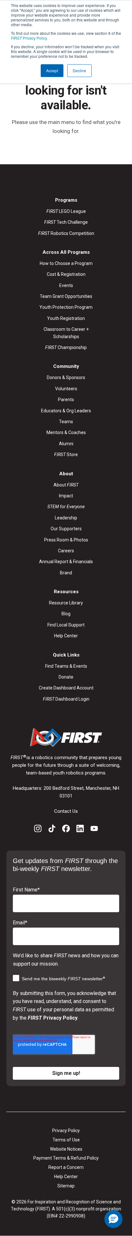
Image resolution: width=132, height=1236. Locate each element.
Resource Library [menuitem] (66, 602)
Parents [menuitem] (66, 399)
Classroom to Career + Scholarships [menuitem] (66, 333)
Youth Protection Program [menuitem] (66, 307)
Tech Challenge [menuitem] (66, 222)
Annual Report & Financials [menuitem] (66, 561)
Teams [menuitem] (66, 421)
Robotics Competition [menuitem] (66, 233)
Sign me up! (66, 1073)
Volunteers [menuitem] (66, 388)
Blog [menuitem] (66, 613)
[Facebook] (66, 830)
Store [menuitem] (66, 454)
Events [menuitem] (66, 285)
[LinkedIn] (80, 830)
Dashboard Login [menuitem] (66, 699)
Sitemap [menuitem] (66, 1185)
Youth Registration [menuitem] (66, 318)
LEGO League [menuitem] (66, 211)
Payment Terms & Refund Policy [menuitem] (66, 1158)
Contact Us (66, 811)
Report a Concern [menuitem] (66, 1167)
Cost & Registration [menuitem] (66, 274)
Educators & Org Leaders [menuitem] (66, 410)
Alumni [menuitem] (66, 443)
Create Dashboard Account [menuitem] (66, 687)
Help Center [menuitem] (66, 635)
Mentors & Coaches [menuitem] (66, 432)
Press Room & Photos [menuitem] (66, 539)
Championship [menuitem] (66, 347)
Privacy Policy (29, 37)
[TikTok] (52, 830)
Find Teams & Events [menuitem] (66, 666)
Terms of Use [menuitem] (66, 1139)
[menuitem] (66, 506)
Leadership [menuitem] (66, 517)
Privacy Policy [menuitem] (66, 1130)
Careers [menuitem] (66, 550)
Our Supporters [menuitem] (66, 528)
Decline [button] (79, 70)
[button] (113, 1219)
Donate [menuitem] (66, 677)
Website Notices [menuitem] (66, 1149)
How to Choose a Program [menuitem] (66, 263)
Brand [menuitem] (66, 572)
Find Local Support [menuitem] (66, 624)
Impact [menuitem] (66, 495)
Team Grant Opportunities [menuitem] (66, 296)
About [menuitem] (66, 484)
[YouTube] (94, 830)
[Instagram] (38, 830)
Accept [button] (52, 70)
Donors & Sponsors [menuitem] (66, 377)
